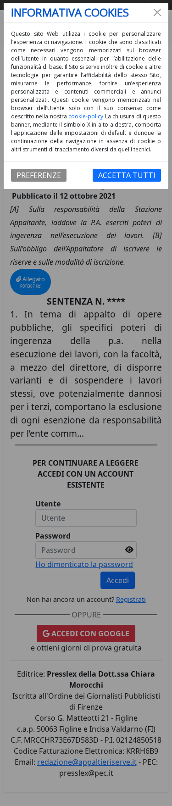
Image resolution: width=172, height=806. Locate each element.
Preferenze (39, 175)
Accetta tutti (126, 175)
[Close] (157, 12)
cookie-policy (85, 116)
